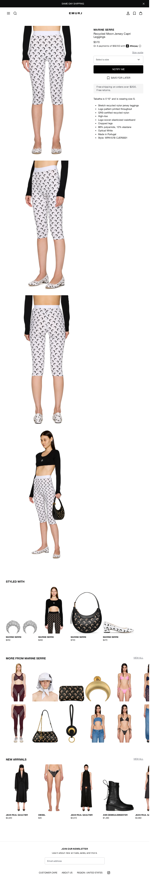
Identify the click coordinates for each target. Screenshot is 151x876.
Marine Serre (104, 29)
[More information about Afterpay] (140, 46)
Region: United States (90, 872)
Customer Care (48, 872)
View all (138, 657)
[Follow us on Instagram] (108, 872)
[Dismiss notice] (143, 4)
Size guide (137, 52)
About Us (67, 872)
